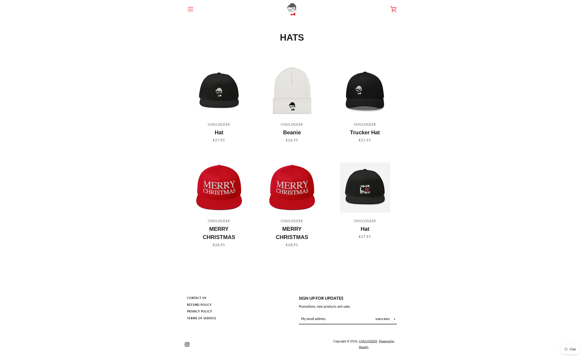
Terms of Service (201, 318)
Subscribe (383, 319)
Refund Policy (199, 305)
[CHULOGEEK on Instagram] (187, 344)
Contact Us (196, 298)
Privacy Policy (199, 311)
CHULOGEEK (368, 341)
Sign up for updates (321, 298)
